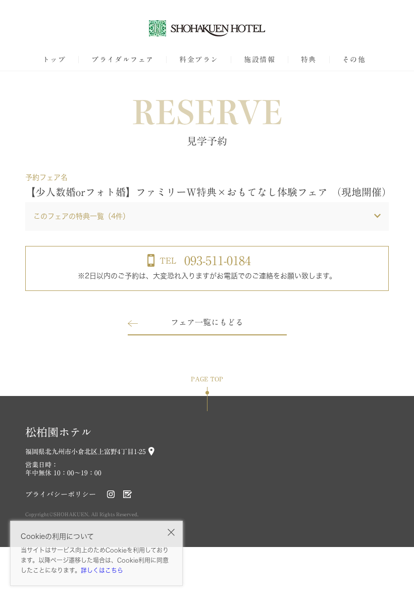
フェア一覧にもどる (207, 322)
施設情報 (259, 59)
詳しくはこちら (102, 570)
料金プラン (198, 59)
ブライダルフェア (122, 59)
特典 (309, 59)
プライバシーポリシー (60, 494)
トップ (54, 59)
